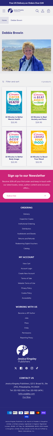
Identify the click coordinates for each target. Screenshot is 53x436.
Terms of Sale (26, 278)
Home (4, 20)
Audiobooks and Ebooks (26, 234)
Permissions (26, 333)
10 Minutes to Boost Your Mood (38, 158)
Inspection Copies (26, 219)
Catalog (26, 248)
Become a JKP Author (26, 313)
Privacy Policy (26, 288)
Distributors (26, 229)
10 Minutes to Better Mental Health (14, 118)
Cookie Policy (26, 293)
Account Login (26, 268)
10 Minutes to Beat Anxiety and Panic (39, 118)
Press (27, 323)
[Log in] (42, 10)
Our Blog (27, 397)
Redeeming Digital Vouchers (26, 243)
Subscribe (11, 196)
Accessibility (26, 298)
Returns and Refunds (26, 238)
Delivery (26, 214)
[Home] (16, 10)
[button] (4, 11)
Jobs (26, 318)
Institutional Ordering (26, 224)
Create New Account (26, 273)
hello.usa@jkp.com (26, 394)
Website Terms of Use (26, 283)
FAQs (26, 328)
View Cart (26, 263)
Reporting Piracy (26, 338)
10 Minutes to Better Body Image (14, 158)
